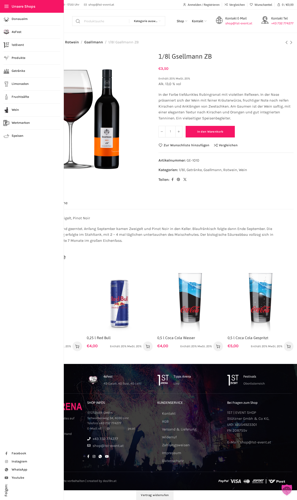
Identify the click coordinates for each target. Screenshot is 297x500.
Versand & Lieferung (179, 429)
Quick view (74, 298)
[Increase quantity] (178, 131)
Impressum (171, 453)
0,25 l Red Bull (99, 338)
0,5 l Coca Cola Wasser (176, 338)
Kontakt (169, 413)
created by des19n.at (101, 481)
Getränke (194, 170)
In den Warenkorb (210, 131)
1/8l (182, 170)
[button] (77, 346)
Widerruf (169, 437)
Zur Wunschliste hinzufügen (186, 145)
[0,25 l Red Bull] (120, 300)
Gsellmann (93, 42)
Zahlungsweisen (176, 445)
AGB (165, 421)
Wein (243, 170)
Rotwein (72, 42)
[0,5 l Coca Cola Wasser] (190, 300)
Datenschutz (173, 461)
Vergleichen (228, 145)
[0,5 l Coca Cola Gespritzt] (261, 300)
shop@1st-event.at (255, 442)
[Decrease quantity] (161, 131)
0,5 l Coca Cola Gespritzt (248, 338)
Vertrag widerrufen (155, 495)
